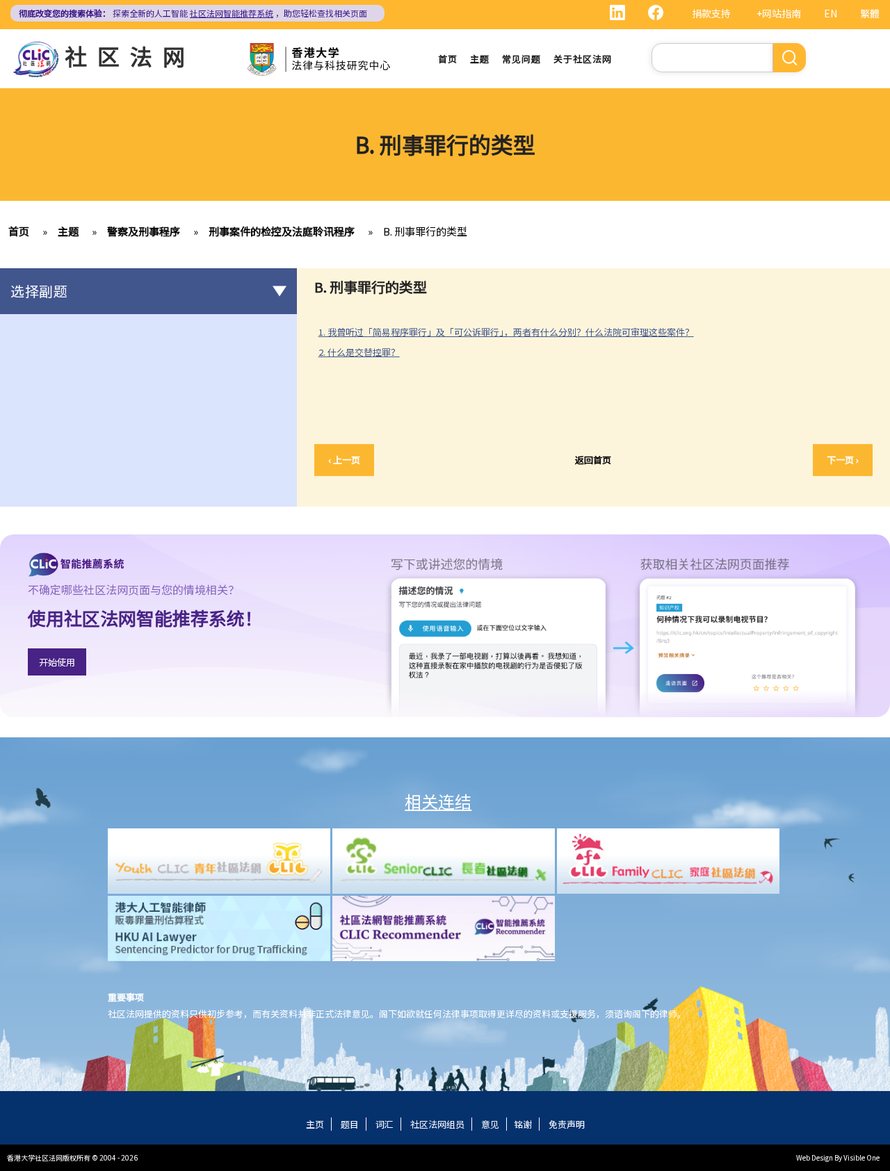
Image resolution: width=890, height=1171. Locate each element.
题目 (350, 1124)
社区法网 (130, 56)
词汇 (384, 1124)
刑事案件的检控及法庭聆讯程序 (282, 231)
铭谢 (523, 1124)
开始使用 (57, 662)
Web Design (814, 1157)
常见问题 (521, 58)
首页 (448, 58)
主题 (480, 58)
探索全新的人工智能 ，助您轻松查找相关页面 (193, 13)
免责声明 (567, 1124)
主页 (315, 1124)
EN (830, 13)
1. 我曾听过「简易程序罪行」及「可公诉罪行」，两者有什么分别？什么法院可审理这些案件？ (506, 331)
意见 (490, 1124)
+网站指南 (778, 13)
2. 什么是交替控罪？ (359, 352)
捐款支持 (711, 13)
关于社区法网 (582, 58)
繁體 (870, 13)
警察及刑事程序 (143, 231)
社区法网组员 (437, 1124)
